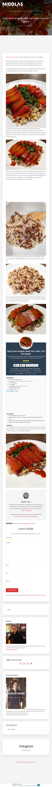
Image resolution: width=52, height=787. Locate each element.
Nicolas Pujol (32, 373)
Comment (8, 542)
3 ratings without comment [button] (28, 523)
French (11, 714)
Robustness (35, 516)
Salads (18, 11)
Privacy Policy (33, 762)
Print (17, 365)
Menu (47, 3)
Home (10, 11)
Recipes (14, 11)
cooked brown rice (17, 379)
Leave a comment (32, 365)
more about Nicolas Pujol (11, 649)
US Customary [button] (10, 391)
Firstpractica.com (32, 508)
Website (7, 581)
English (7, 714)
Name (7, 565)
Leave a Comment (28, 25)
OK (38, 785)
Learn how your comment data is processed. (35, 595)
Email (7, 573)
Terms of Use (26, 762)
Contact (21, 762)
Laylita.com (28, 510)
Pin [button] (23, 365)
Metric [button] (16, 391)
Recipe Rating (9, 537)
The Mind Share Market (24, 516)
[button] (23, 360)
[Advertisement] (26, 42)
